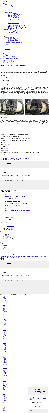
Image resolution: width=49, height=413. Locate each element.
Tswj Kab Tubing (26, 256)
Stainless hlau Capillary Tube (5, 256)
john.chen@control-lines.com (11, 229)
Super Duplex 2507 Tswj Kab (13, 7)
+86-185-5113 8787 (10, 226)
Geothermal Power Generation (13, 40)
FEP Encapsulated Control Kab (13, 23)
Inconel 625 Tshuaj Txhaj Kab (13, 16)
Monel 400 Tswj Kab (12, 11)
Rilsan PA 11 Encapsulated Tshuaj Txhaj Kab (16, 25)
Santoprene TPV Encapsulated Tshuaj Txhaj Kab (17, 27)
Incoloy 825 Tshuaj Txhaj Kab (13, 15)
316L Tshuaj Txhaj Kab (12, 13)
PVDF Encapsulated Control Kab (14, 20)
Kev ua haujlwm (8, 48)
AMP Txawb (18, 255)
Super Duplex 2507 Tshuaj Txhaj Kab (15, 14)
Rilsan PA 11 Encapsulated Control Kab (15, 19)
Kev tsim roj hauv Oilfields (13, 39)
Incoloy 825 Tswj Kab (12, 8)
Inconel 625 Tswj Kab (12, 10)
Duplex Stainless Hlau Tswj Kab (36, 256)
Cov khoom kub (3, 255)
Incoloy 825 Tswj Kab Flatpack (14, 32)
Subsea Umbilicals (11, 41)
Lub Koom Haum (8, 44)
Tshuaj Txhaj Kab (8, 12)
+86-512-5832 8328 (10, 227)
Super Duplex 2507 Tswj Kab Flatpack (15, 31)
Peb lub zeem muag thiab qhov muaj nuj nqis (13, 42)
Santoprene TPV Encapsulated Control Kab (16, 21)
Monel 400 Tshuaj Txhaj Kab (13, 17)
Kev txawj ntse (8, 43)
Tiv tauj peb (5, 46)
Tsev (4, 3)
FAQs (4, 35)
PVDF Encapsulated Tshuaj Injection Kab (16, 26)
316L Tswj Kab (11, 6)
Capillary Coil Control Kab (17, 256)
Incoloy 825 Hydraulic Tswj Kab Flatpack (13, 159)
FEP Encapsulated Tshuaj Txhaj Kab (15, 28)
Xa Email (2, 259)
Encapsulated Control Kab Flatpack (14, 215)
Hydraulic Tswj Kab (9, 5)
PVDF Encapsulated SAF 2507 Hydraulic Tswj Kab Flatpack (18, 158)
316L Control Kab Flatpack (13, 30)
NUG (1, 252)
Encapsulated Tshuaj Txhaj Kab (11, 24)
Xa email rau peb (3, 75)
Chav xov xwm (6, 33)
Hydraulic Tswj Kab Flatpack (12, 201)
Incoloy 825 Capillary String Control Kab (13, 257)
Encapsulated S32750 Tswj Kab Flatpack (15, 196)
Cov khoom (5, 4)
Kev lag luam (7, 49)
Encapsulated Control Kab (10, 18)
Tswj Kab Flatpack (8, 29)
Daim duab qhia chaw (11, 255)
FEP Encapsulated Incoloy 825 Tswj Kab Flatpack (17, 210)
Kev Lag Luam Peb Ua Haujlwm (11, 38)
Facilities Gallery (8, 45)
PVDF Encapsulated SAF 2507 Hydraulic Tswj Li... (17, 205)
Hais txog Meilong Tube (9, 37)
